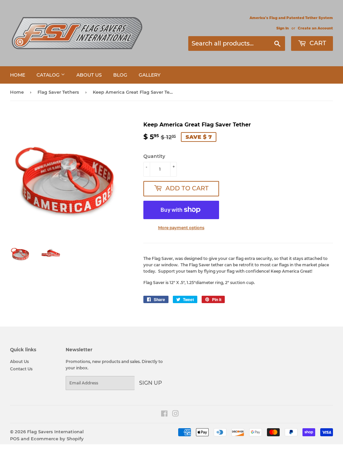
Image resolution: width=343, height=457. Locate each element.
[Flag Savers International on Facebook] (164, 414)
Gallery (149, 75)
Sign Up (150, 383)
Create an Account (315, 28)
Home (17, 75)
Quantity (154, 156)
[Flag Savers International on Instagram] (175, 414)
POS (14, 438)
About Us (89, 75)
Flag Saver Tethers (58, 92)
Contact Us (21, 368)
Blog (120, 75)
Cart (317, 43)
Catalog (49, 75)
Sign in (282, 28)
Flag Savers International (55, 431)
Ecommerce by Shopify (57, 438)
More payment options (181, 227)
